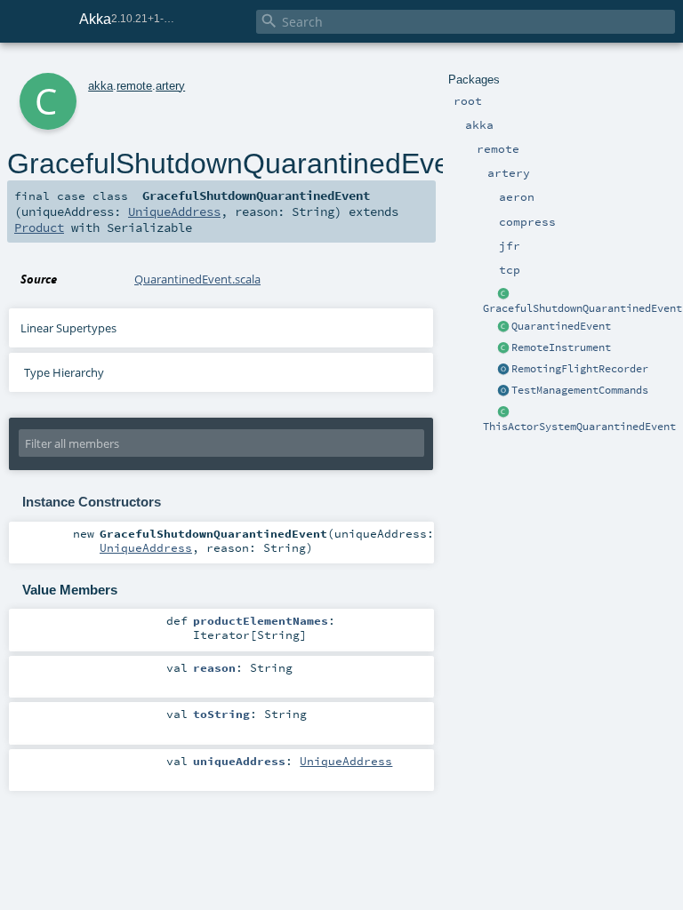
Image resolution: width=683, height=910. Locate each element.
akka (100, 85)
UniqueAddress (174, 212)
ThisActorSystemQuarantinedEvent (579, 426)
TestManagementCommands (579, 390)
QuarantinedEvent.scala (197, 279)
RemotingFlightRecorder (579, 369)
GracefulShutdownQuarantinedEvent (582, 308)
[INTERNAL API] (503, 348)
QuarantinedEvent (561, 326)
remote (134, 85)
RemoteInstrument (561, 347)
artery (170, 85)
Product (39, 227)
